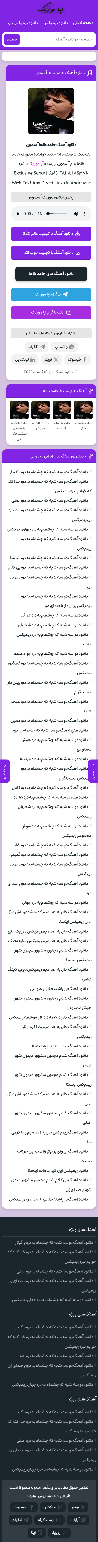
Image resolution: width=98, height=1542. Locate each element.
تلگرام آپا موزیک (48, 294)
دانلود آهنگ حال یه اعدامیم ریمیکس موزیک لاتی (48, 931)
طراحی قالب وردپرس (54, 1495)
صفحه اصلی (83, 22)
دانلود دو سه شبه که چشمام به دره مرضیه (54, 758)
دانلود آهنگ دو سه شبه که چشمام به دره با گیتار (49, 471)
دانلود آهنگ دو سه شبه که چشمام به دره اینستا (49, 557)
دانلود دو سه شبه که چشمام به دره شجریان (53, 625)
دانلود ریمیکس (55, 22)
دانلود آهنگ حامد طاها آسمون (60, 72)
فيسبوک (20, 1507)
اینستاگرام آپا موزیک (48, 312)
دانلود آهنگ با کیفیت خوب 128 (48, 252)
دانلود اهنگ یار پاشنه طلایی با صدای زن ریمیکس (48, 1199)
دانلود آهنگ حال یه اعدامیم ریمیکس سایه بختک (48, 940)
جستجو (12, 39)
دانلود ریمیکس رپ (23, 22)
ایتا (33, 1532)
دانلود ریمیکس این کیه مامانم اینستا (58, 1170)
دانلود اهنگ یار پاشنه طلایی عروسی (59, 988)
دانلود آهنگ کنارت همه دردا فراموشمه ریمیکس (48, 1017)
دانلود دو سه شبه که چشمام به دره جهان (55, 902)
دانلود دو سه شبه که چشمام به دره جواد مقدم (51, 653)
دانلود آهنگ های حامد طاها (51, 273)
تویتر (48, 359)
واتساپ (61, 346)
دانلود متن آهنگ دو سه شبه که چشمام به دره (50, 730)
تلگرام (33, 346)
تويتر (75, 1507)
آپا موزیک (36, 163)
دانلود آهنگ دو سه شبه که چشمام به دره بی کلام (48, 567)
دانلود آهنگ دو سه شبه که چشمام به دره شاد (51, 845)
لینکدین (22, 359)
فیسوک (74, 359)
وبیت (31, 1495)
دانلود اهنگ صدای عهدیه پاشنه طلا (59, 1046)
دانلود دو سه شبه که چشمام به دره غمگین (53, 615)
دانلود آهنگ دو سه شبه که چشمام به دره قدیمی (48, 854)
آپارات (74, 1519)
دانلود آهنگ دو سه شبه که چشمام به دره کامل (50, 787)
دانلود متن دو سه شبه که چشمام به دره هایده (51, 797)
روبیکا (56, 1532)
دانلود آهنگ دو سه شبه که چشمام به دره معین (49, 720)
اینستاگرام (46, 1519)
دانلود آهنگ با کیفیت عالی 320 (48, 233)
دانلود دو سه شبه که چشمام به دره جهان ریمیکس (47, 529)
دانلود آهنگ (64, 372)
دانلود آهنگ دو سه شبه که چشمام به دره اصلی (49, 500)
